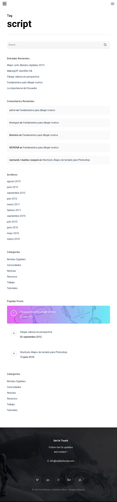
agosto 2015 (14, 181)
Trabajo (11, 282)
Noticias (11, 270)
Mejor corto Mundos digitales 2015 (25, 65)
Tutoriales (12, 288)
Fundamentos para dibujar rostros (25, 82)
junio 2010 (12, 227)
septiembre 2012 (16, 192)
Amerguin (14, 122)
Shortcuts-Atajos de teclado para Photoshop (66, 160)
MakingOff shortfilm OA (19, 70)
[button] (112, 3)
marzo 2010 (13, 239)
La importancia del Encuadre (22, 88)
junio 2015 (12, 187)
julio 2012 (12, 198)
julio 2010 (12, 221)
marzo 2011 (13, 204)
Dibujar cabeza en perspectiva (23, 76)
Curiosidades (14, 265)
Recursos (12, 276)
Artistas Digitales (16, 259)
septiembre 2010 (16, 216)
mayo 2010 (13, 233)
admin (12, 110)
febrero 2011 (14, 210)
